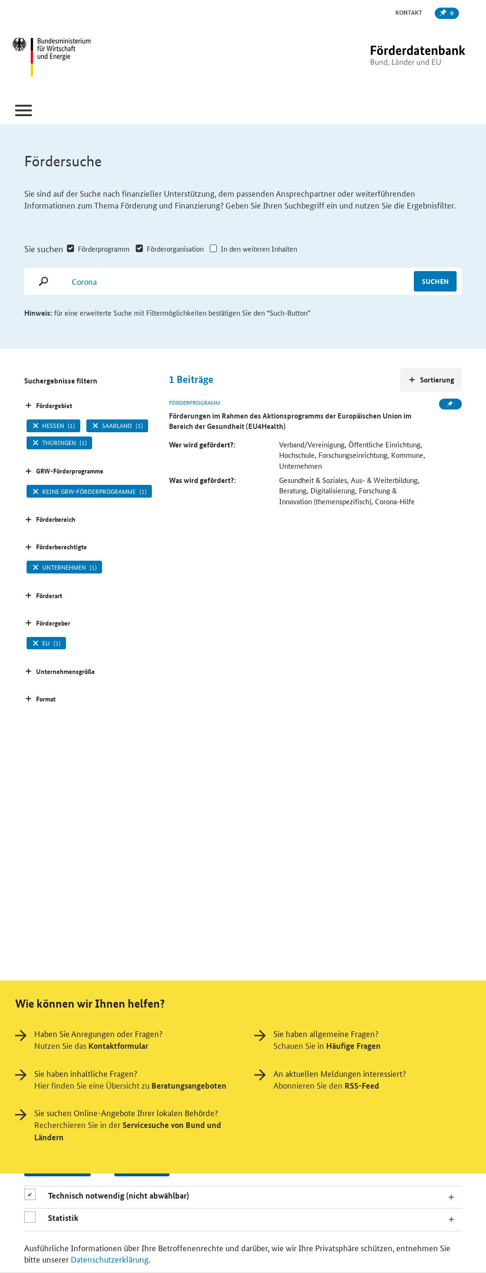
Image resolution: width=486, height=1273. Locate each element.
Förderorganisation (175, 249)
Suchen (435, 281)
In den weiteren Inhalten (259, 249)
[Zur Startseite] (398, 58)
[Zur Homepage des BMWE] (89, 58)
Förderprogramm (104, 249)
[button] (23, 111)
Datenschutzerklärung (110, 1258)
